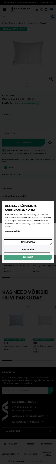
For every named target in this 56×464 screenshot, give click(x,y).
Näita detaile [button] (28, 242)
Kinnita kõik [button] (28, 250)
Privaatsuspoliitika (12, 232)
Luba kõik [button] (28, 257)
